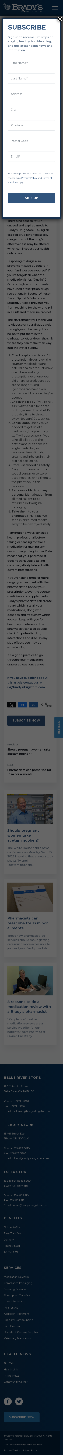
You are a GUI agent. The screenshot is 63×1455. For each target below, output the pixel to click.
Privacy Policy (29, 178)
